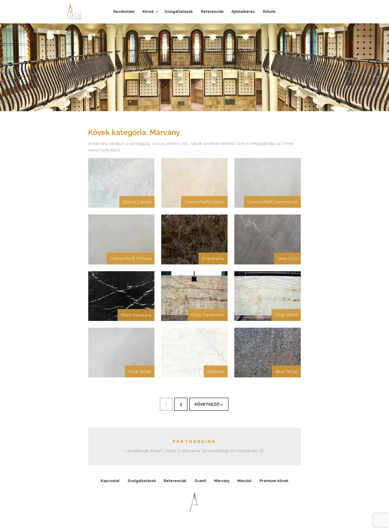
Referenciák (212, 11)
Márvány (222, 480)
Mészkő (244, 480)
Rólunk (269, 11)
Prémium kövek (274, 480)
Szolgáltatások (179, 11)
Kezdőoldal (123, 11)
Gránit (200, 480)
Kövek (148, 11)
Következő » (209, 404)
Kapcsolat (110, 480)
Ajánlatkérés (243, 11)
